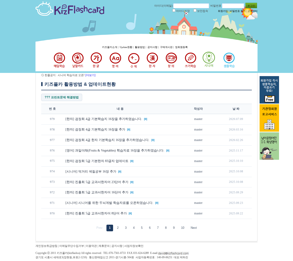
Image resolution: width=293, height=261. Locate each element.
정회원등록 (181, 47)
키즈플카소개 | (110, 47)
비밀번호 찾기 (238, 11)
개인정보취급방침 (46, 246)
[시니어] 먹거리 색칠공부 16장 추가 (91, 171)
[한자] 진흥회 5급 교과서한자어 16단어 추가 (97, 192)
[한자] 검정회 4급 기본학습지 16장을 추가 (95, 129)
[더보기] (90, 75)
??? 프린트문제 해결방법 (62, 97)
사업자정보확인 (134, 246)
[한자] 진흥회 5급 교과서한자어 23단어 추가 (97, 182)
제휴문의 (104, 246)
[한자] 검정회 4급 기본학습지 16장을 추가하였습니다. (104, 119)
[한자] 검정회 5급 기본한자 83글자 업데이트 (97, 161)
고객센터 (252, 11)
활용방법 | (141, 47)
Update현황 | (127, 47)
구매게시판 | (167, 47)
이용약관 (91, 246)
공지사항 (116, 246)
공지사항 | (153, 47)
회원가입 (223, 11)
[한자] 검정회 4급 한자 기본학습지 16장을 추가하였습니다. (107, 140)
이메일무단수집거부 (71, 246)
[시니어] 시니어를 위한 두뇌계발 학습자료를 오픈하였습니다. (109, 203)
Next (194, 227)
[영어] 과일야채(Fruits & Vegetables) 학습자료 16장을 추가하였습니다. (115, 150)
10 (182, 227)
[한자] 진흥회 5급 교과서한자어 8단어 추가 (96, 213)
